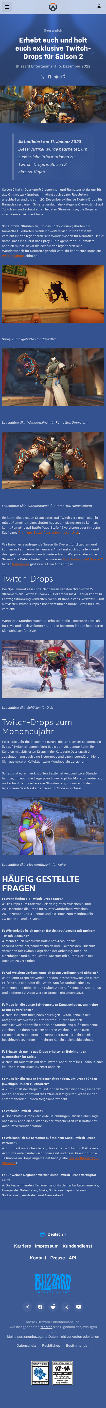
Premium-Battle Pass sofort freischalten (48, 532)
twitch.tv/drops (13, 256)
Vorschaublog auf (83, 559)
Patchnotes (20, 564)
